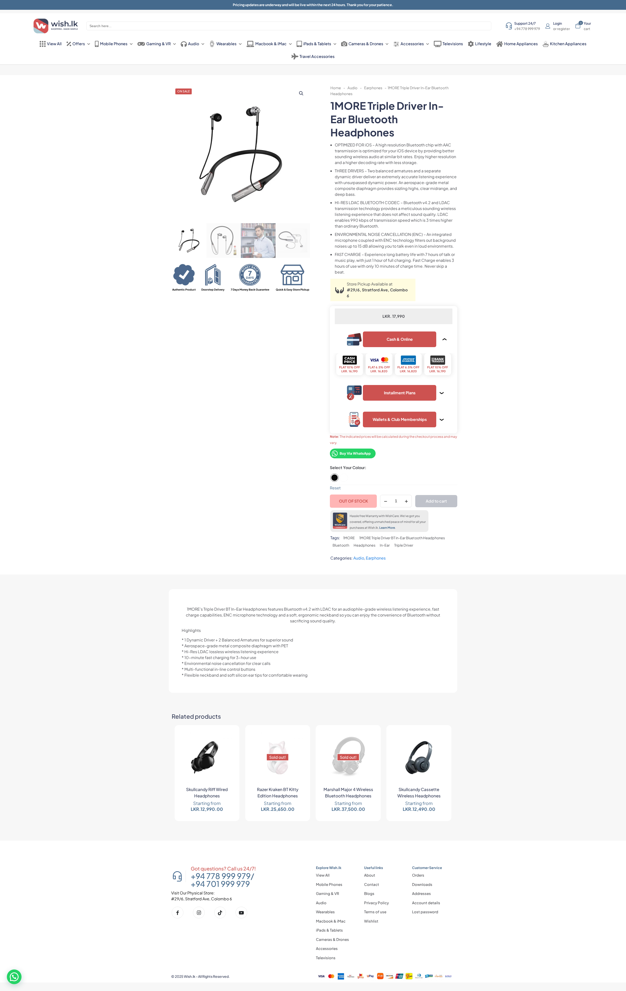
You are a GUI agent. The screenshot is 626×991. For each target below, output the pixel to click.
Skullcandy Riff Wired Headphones (207, 792)
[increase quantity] (406, 501)
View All (323, 875)
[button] (301, 93)
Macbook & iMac (331, 921)
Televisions (325, 957)
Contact (371, 884)
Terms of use (375, 911)
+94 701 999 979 (220, 884)
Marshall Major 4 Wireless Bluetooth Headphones (348, 792)
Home (335, 88)
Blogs (369, 893)
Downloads (422, 884)
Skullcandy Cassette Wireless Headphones (419, 792)
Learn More (387, 527)
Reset (335, 487)
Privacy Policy (376, 902)
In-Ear (385, 545)
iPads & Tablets (329, 930)
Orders (418, 875)
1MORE (349, 538)
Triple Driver (403, 545)
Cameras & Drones (332, 939)
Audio (352, 88)
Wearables (325, 911)
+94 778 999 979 (221, 876)
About (369, 875)
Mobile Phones (329, 884)
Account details (426, 902)
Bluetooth (341, 545)
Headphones (364, 545)
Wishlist (371, 921)
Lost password (425, 911)
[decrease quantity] (385, 501)
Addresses (421, 893)
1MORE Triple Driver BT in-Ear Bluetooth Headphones (402, 538)
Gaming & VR (327, 893)
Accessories (327, 948)
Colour (358, 467)
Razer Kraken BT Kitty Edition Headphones (277, 792)
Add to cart (436, 501)
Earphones (373, 88)
